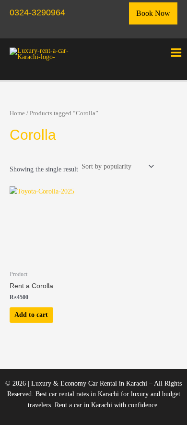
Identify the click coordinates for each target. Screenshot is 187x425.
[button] (153, 13)
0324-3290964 (37, 12)
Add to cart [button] (31, 314)
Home (17, 113)
